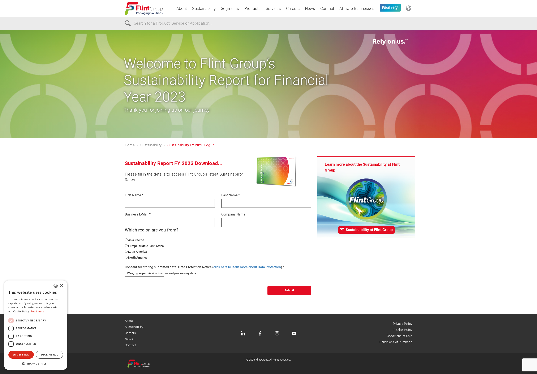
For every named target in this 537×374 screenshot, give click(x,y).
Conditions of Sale (399, 336)
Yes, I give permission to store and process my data (162, 273)
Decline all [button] (49, 354)
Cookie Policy (403, 330)
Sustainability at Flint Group (369, 229)
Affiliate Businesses (356, 8)
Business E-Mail (138, 214)
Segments (230, 8)
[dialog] (35, 325)
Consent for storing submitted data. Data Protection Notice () (204, 267)
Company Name (233, 214)
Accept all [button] (21, 354)
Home (130, 145)
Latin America (137, 251)
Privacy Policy (402, 324)
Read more (37, 311)
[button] (35, 363)
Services (273, 8)
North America (137, 257)
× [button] (61, 285)
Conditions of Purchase (395, 342)
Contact (327, 8)
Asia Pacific (136, 240)
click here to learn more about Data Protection (247, 267)
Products (252, 8)
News (310, 8)
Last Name (230, 195)
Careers (293, 8)
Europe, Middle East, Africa (146, 246)
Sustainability (204, 8)
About (181, 8)
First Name (134, 195)
